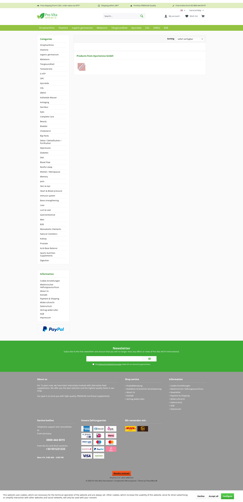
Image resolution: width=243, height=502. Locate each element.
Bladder (44, 126)
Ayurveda (44, 83)
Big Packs (44, 135)
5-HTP (43, 73)
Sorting (170, 38)
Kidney (43, 238)
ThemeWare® (151, 481)
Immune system (47, 195)
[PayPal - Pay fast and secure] (53, 329)
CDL (42, 88)
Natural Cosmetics (48, 234)
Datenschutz (46, 306)
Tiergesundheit (47, 64)
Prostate (44, 243)
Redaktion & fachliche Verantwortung (144, 389)
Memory (44, 176)
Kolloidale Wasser (48, 97)
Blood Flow (45, 162)
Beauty (43, 121)
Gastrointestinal (47, 214)
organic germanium (49, 54)
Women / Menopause (50, 171)
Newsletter (175, 392)
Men (42, 219)
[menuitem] (196, 10)
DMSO (43, 92)
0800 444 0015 (55, 440)
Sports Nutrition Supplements (47, 254)
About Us (44, 291)
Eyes (42, 112)
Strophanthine (47, 45)
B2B (42, 224)
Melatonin (45, 59)
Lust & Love (45, 210)
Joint (42, 181)
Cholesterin (45, 131)
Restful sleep (46, 167)
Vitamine (44, 49)
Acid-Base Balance (48, 248)
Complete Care (47, 116)
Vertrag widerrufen (49, 310)
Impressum (45, 317)
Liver (42, 205)
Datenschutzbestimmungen (110, 364)
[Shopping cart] (203, 16)
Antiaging (44, 102)
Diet (42, 157)
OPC (42, 78)
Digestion (44, 260)
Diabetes (44, 152)
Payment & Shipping (49, 298)
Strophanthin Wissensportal (125, 481)
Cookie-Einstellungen (50, 280)
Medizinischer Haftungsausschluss (49, 286)
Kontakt (43, 294)
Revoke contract (122, 473)
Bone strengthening (49, 200)
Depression (45, 148)
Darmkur (44, 107)
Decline (200, 496)
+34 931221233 (55, 449)
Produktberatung (134, 385)
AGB (42, 313)
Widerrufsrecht (47, 302)
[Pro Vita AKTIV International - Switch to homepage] (57, 16)
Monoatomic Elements (50, 229)
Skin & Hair (45, 186)
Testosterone (46, 69)
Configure (227, 496)
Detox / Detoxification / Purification (50, 141)
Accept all (213, 496)
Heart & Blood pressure (51, 191)
